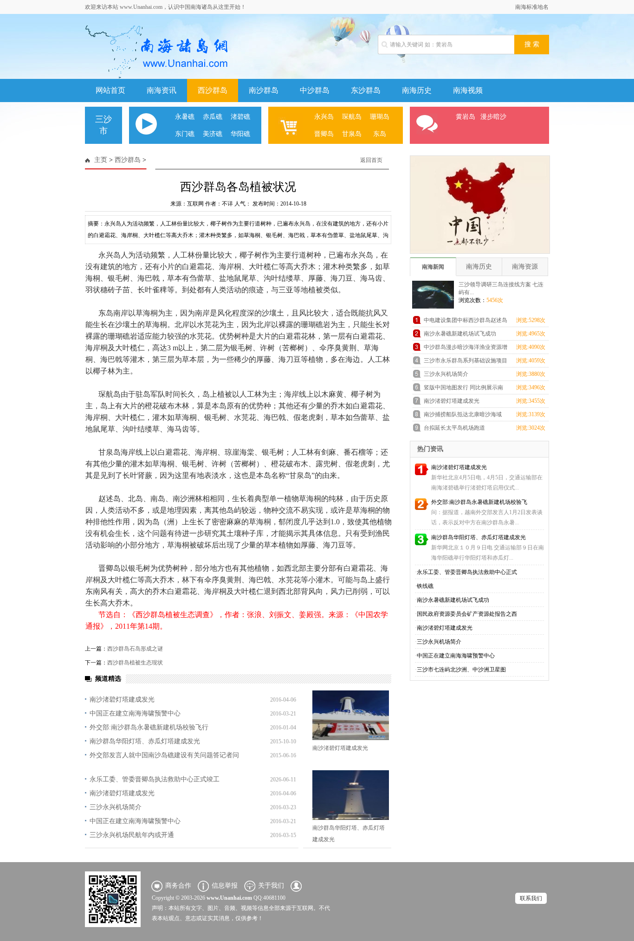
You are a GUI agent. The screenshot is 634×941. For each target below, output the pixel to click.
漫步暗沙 (493, 116)
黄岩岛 (465, 116)
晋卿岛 (324, 133)
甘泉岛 (352, 133)
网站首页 (110, 90)
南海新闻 (433, 267)
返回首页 (371, 160)
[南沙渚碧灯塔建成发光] (350, 715)
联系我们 (531, 898)
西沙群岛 (212, 90)
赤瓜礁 (212, 116)
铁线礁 (425, 586)
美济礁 (212, 133)
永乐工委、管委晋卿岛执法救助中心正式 (467, 572)
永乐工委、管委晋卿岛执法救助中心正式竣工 (155, 779)
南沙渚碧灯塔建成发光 (122, 699)
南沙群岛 (263, 90)
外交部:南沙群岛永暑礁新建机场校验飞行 (149, 727)
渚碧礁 (240, 116)
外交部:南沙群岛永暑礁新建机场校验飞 (479, 502)
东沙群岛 (366, 90)
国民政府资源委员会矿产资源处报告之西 (467, 614)
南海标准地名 (532, 7)
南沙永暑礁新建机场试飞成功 (460, 333)
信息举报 (225, 885)
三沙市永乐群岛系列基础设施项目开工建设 (465, 362)
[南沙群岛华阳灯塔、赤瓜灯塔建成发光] (350, 795)
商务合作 (178, 885)
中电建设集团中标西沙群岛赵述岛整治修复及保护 (465, 322)
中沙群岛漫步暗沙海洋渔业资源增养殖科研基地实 (465, 349)
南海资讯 (161, 90)
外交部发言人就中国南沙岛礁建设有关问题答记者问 (164, 755)
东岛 (379, 133)
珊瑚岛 (379, 116)
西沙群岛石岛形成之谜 (135, 648)
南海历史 (417, 90)
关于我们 (271, 885)
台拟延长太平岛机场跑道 (454, 428)
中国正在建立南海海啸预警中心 (135, 713)
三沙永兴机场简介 (116, 807)
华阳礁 (240, 133)
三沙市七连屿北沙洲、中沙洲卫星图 (461, 669)
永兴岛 (324, 116)
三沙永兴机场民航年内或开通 (132, 834)
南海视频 (468, 90)
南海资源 (525, 266)
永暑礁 (184, 116)
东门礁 (184, 133)
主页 (100, 159)
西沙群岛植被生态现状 (135, 662)
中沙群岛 (315, 90)
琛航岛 (352, 116)
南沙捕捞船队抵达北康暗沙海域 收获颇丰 (463, 416)
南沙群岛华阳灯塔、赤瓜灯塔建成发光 (145, 741)
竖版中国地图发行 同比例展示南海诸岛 (463, 389)
